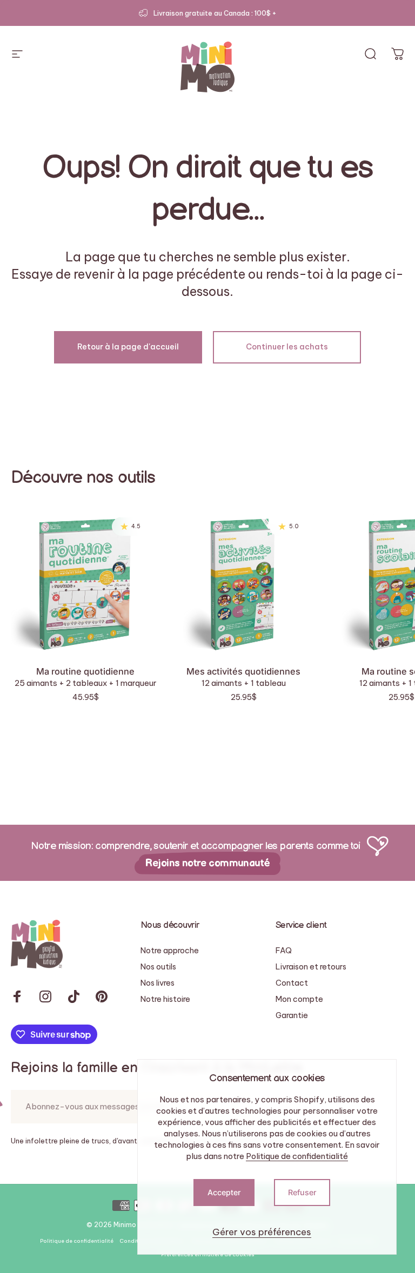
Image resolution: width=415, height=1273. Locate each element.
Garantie (292, 1015)
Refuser (302, 1192)
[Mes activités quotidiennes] (243, 581)
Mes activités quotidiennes (243, 671)
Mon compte (299, 999)
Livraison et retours (311, 967)
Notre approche (169, 950)
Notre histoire (165, 999)
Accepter (224, 1192)
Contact (292, 983)
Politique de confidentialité (297, 1156)
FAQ (284, 950)
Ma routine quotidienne (85, 671)
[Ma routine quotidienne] (85, 581)
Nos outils (158, 967)
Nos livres (157, 983)
